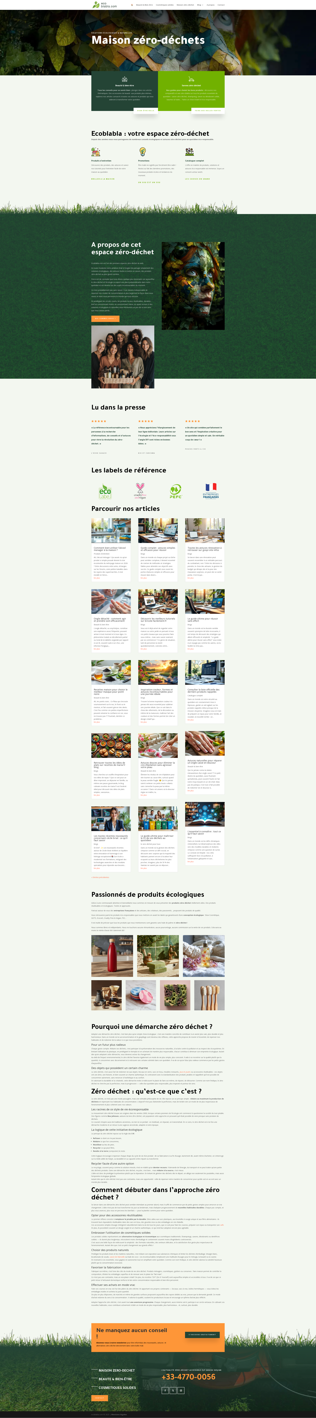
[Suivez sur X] (173, 1390)
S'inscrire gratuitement (202, 1335)
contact (99, 1398)
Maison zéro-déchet (185, 5)
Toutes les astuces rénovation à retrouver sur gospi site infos (205, 548)
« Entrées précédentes (100, 877)
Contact (221, 5)
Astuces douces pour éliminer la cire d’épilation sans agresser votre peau (158, 765)
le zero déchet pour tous (150, 844)
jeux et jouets (185, 1072)
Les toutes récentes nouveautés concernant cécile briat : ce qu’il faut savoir (111, 838)
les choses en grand (197, 179)
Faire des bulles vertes (208, 111)
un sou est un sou (149, 183)
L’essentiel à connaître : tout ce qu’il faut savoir (204, 832)
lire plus (97, 578)
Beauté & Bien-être (144, 5)
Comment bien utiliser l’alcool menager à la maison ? (110, 548)
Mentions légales (119, 1414)
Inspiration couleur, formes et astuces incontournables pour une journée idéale (157, 691)
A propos (210, 5)
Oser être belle (145, 111)
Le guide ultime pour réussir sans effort (203, 619)
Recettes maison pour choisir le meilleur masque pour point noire (111, 691)
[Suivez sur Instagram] (181, 1390)
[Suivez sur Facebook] (165, 1390)
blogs (96, 771)
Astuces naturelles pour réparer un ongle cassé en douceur (205, 761)
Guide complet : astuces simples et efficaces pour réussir (158, 548)
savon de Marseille (117, 1257)
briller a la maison (103, 179)
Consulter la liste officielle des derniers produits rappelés (203, 690)
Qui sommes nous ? (105, 318)
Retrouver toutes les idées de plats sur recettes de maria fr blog (109, 765)
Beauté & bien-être (101, 624)
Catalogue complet (195, 695)
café (222, 1225)
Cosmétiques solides (165, 5)
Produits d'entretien (101, 554)
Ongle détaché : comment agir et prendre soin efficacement (110, 619)
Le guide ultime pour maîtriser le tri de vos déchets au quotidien (157, 838)
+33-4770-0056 (189, 1378)
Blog (199, 5)
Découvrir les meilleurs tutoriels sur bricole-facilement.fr (158, 619)
